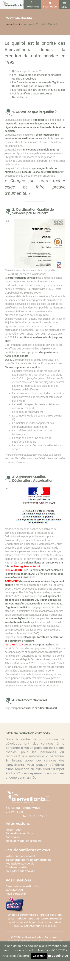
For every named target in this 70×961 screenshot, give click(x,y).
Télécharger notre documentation (28, 860)
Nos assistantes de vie (20, 863)
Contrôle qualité (16, 867)
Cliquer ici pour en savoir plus (22, 367)
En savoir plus (58, 956)
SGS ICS (9, 359)
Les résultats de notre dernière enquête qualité (38, 89)
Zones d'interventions (20, 833)
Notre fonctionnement (20, 856)
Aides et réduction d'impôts (24, 841)
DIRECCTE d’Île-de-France (40, 573)
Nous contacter (16, 894)
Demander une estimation (23, 886)
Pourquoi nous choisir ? (20, 871)
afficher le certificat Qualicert (39, 708)
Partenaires (13, 837)
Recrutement (14, 890)
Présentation (14, 830)
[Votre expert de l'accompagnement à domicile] (14, 4)
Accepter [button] (39, 956)
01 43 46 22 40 (38, 816)
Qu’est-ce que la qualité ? (26, 71)
